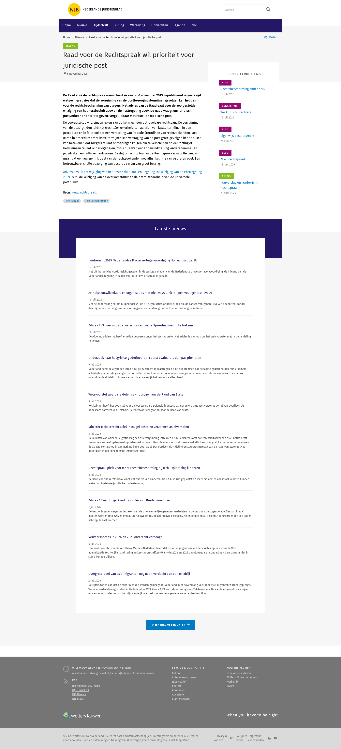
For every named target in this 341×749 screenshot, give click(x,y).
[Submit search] (268, 9)
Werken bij (233, 681)
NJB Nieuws (79, 694)
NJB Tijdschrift (80, 690)
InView (230, 686)
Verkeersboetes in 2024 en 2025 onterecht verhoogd (125, 537)
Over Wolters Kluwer (239, 673)
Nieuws (82, 25)
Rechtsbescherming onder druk (242, 89)
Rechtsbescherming (96, 201)
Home (66, 25)
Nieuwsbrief (179, 681)
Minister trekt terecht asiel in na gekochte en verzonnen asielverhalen (138, 427)
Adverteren (178, 694)
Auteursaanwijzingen (184, 677)
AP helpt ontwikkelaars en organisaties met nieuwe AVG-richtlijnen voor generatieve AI (150, 293)
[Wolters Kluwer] (95, 9)
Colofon (176, 673)
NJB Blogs (78, 698)
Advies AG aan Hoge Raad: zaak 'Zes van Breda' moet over (129, 500)
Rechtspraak (72, 201)
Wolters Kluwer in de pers (242, 677)
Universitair (159, 25)
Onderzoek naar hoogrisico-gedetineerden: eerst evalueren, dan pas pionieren (144, 358)
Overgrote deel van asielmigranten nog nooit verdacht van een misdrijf (139, 574)
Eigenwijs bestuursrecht (237, 136)
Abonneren (178, 690)
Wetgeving (137, 25)
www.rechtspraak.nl (85, 192)
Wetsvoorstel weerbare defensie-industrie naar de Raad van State (135, 394)
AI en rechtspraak (232, 159)
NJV (194, 25)
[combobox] (242, 9)
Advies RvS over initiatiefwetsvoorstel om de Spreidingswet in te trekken (140, 325)
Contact (176, 686)
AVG (232, 738)
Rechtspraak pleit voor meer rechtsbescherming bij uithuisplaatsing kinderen (144, 468)
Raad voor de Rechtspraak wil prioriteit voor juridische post (125, 37)
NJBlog (119, 25)
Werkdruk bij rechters (235, 112)
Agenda (180, 25)
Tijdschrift (101, 25)
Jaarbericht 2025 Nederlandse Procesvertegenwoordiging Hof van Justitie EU (142, 260)
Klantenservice (181, 699)
